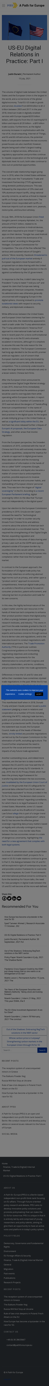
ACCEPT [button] (39, 694)
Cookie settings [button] (25, 694)
